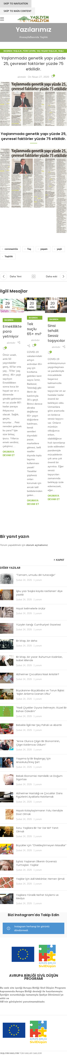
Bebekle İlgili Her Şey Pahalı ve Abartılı (39, 725)
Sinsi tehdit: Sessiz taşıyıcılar (56, 333)
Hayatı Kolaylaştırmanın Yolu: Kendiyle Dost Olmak (39, 812)
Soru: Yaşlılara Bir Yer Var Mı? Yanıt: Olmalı (37, 829)
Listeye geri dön (33, 276)
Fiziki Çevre (29, 51)
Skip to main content (17, 11)
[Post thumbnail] (6, 578)
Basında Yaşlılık (39, 37)
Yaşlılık (9, 256)
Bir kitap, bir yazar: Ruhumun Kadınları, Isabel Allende (39, 658)
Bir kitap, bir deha (26, 641)
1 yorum (37, 580)
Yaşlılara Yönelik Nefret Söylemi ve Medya (37, 896)
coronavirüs (11, 249)
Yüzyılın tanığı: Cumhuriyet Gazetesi (38, 624)
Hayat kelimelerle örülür (30, 608)
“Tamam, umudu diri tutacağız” (35, 575)
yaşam (44, 249)
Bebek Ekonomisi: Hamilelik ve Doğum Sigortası (39, 777)
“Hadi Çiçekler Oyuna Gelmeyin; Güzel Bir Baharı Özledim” (41, 709)
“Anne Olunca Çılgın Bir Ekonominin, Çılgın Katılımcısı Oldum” (38, 743)
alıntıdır (22, 76)
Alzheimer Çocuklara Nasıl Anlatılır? (37, 674)
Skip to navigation (16, 3)
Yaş (29, 249)
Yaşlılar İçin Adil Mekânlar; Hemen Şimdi (40, 879)
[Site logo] (33, 18)
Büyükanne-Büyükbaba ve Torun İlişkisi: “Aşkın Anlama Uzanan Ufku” (40, 692)
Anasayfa (24, 37)
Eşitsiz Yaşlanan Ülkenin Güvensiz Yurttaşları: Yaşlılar (36, 863)
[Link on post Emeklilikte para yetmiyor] (12, 306)
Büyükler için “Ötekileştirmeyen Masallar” (41, 845)
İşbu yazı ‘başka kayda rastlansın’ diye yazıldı (39, 592)
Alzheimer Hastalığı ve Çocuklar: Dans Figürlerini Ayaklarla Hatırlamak (39, 795)
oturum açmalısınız (37, 545)
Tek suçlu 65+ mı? (34, 328)
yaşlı (59, 249)
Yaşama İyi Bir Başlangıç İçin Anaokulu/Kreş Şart (33, 760)
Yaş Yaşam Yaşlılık (47, 51)
